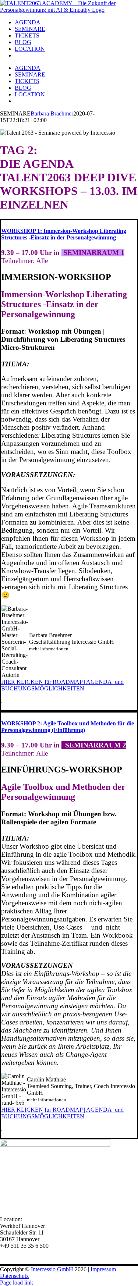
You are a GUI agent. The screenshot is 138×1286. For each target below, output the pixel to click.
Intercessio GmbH (52, 1269)
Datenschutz (14, 1276)
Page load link (16, 1282)
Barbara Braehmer (52, 113)
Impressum (103, 1269)
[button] (63, 234)
